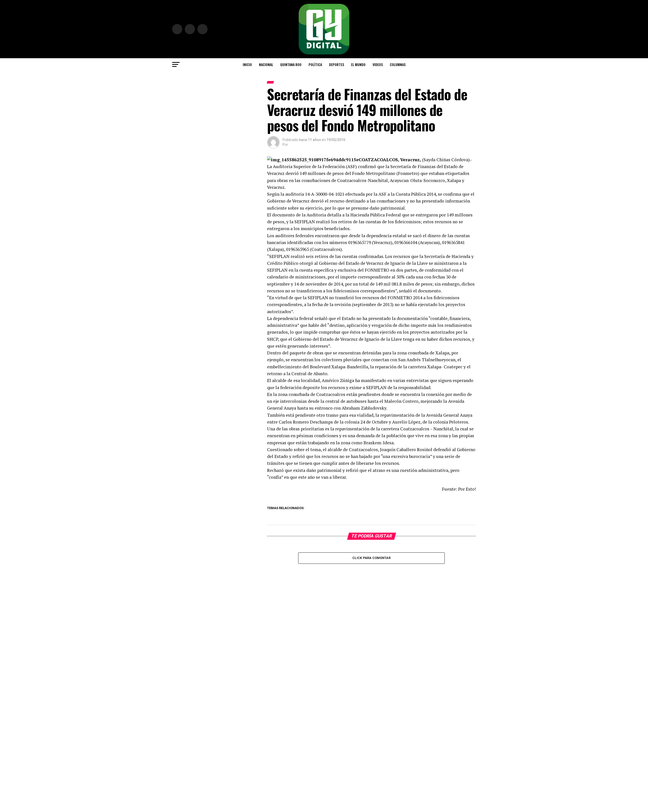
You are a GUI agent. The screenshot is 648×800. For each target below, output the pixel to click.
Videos (378, 64)
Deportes (336, 64)
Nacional (266, 64)
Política (315, 64)
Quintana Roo (290, 64)
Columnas (398, 64)
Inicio (247, 64)
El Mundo (358, 64)
